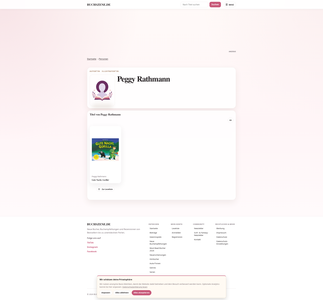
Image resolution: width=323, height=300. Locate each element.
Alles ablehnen (122, 292)
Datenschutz (221, 237)
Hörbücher (154, 259)
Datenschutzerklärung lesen (134, 287)
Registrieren (177, 237)
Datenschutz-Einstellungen (222, 242)
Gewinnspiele (155, 237)
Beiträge (153, 232)
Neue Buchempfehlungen (158, 242)
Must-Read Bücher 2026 (158, 249)
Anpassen (105, 292)
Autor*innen (155, 263)
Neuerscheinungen (158, 255)
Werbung (220, 228)
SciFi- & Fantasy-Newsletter (201, 233)
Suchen (215, 4)
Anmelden (176, 232)
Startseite (91, 59)
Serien (152, 272)
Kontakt (197, 239)
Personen (103, 59)
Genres (153, 267)
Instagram (92, 247)
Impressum (221, 232)
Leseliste (175, 228)
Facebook (92, 251)
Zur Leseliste (107, 189)
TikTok (90, 242)
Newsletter (198, 228)
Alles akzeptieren (141, 292)
